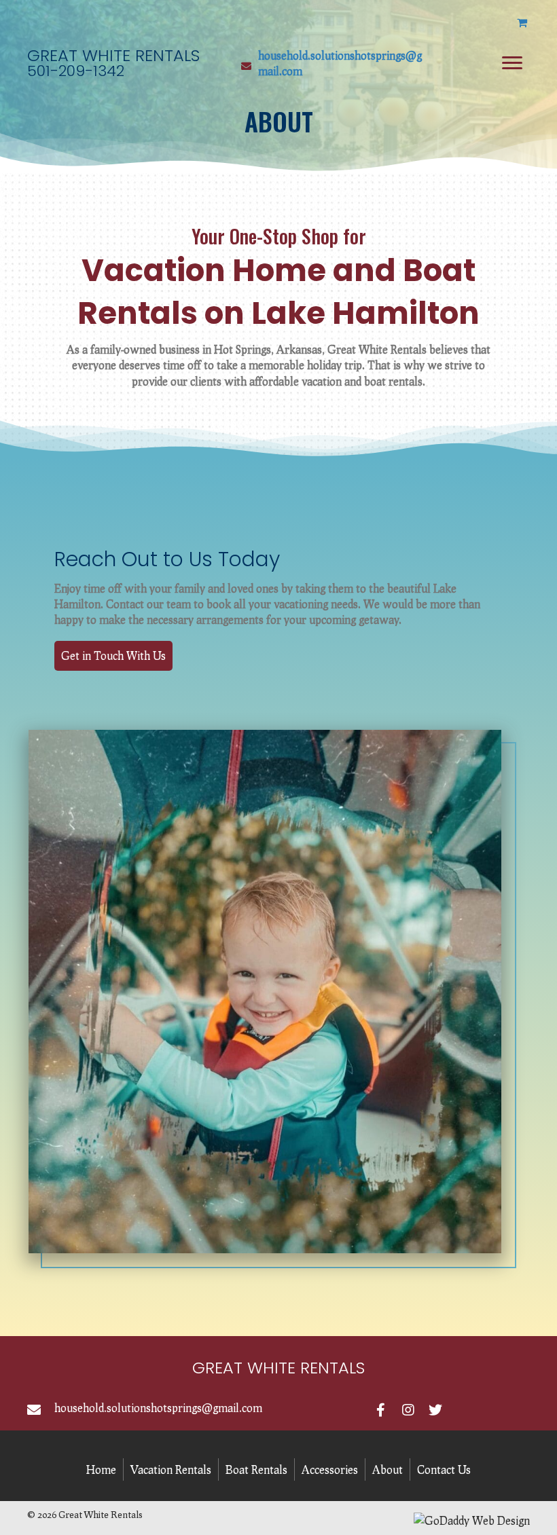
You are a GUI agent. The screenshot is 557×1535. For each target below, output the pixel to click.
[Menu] (512, 63)
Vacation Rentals (170, 1469)
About (387, 1469)
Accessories (330, 1469)
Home (101, 1469)
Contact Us (444, 1469)
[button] (113, 655)
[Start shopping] (523, 22)
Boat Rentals (256, 1469)
